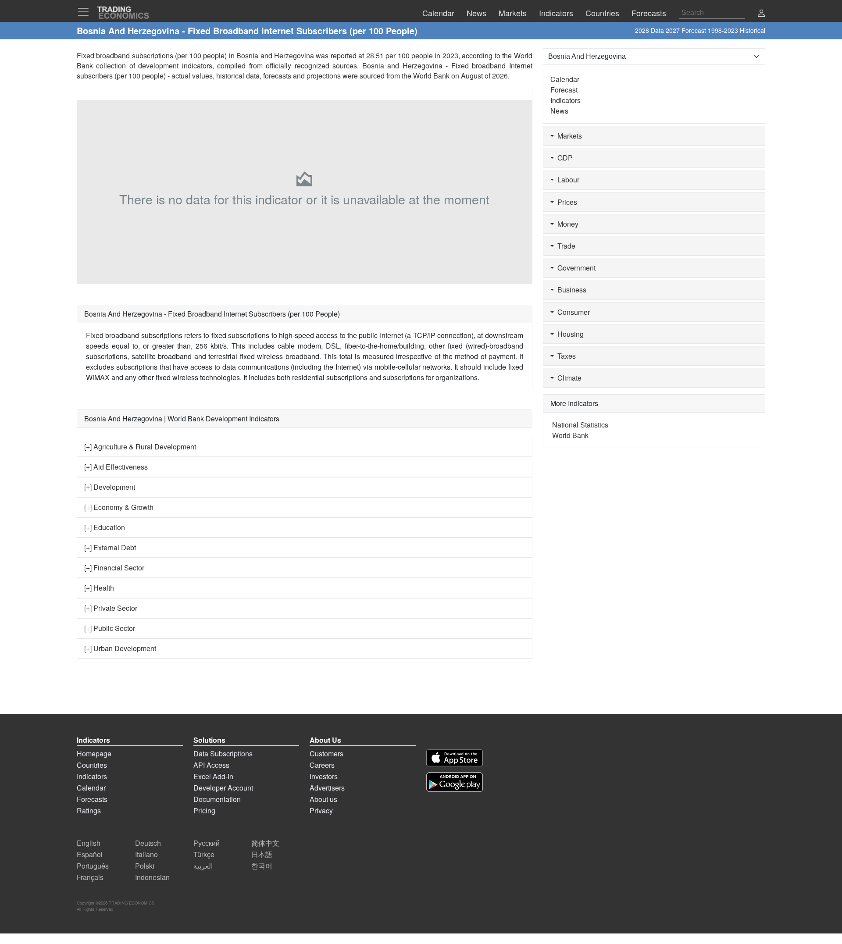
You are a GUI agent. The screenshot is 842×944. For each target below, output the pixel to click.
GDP (563, 158)
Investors (324, 776)
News (559, 111)
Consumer (572, 312)
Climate (568, 378)
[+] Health (99, 588)
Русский (206, 843)
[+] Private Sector (110, 608)
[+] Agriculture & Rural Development (140, 447)
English (88, 843)
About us (323, 799)
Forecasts (92, 799)
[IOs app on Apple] (454, 758)
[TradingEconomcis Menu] (86, 12)
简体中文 (265, 843)
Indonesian (152, 877)
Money (566, 224)
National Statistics (580, 425)
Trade (564, 246)
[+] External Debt (110, 547)
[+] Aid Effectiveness (116, 467)
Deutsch (148, 843)
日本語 (261, 854)
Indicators (565, 100)
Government (575, 268)
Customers (326, 753)
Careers (322, 765)
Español (90, 854)
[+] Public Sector (109, 628)
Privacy (321, 810)
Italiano (146, 854)
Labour (566, 180)
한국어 (261, 866)
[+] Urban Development (120, 648)
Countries (92, 765)
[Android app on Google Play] (454, 782)
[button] (761, 14)
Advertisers (327, 788)
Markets (568, 136)
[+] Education (104, 527)
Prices (565, 202)
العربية (203, 866)
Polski (144, 866)
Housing (569, 334)
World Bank (431, 76)
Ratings (89, 810)
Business (570, 290)
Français (90, 877)
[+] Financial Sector (114, 568)
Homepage (94, 753)
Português (93, 866)
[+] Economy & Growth (118, 507)
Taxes (565, 356)
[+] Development (109, 487)
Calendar (564, 79)
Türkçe (203, 854)
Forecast (564, 90)
